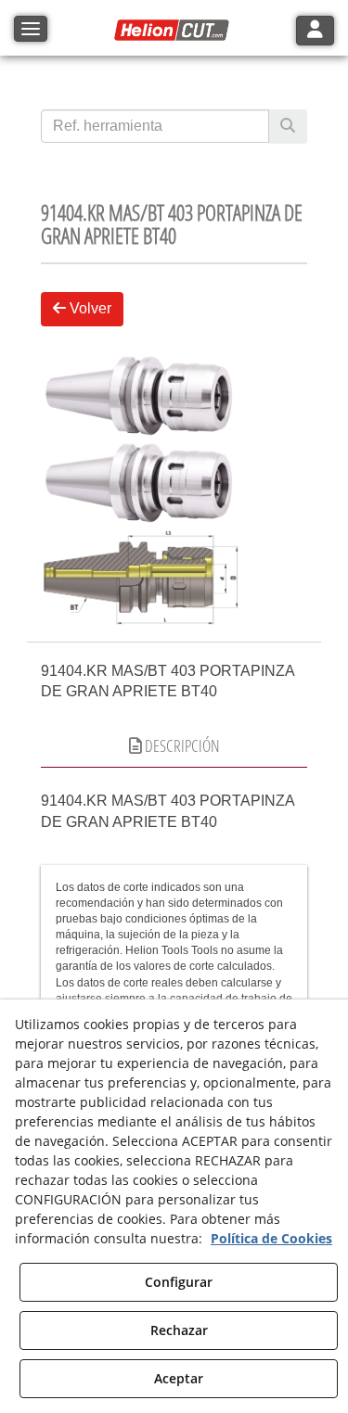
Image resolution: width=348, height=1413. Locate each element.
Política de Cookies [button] (271, 1238)
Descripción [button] (181, 745)
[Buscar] (287, 126)
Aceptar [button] (178, 1378)
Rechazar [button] (179, 1330)
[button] (174, 30)
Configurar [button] (179, 1282)
